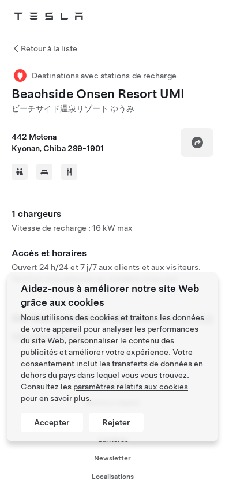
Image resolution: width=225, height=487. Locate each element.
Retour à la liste (49, 48)
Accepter (52, 422)
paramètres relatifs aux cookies (130, 386)
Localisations (113, 477)
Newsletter (112, 458)
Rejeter (116, 422)
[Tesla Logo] (48, 16)
